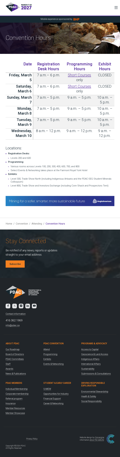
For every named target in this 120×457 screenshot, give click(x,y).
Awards (9, 369)
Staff (8, 364)
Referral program (14, 398)
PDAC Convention (53, 343)
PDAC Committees (15, 359)
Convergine (99, 437)
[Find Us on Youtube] (34, 306)
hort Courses (80, 86)
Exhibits (47, 359)
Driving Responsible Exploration (93, 384)
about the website (97, 440)
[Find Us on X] (14, 306)
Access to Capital (89, 349)
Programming (50, 354)
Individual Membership (17, 389)
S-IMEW (47, 389)
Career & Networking (53, 403)
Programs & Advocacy (94, 343)
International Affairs (91, 364)
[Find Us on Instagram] (21, 306)
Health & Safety (88, 396)
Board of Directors (15, 354)
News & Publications (16, 373)
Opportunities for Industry (56, 394)
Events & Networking (53, 364)
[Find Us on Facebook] (8, 306)
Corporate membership (17, 394)
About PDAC (12, 343)
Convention (22, 223)
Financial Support (52, 398)
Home (9, 223)
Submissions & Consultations (96, 373)
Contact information (16, 314)
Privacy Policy (32, 439)
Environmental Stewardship (94, 391)
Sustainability (87, 369)
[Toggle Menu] (115, 7)
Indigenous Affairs (90, 359)
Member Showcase (15, 413)
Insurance (10, 403)
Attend (46, 349)
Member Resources (15, 408)
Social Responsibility (91, 401)
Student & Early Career (57, 383)
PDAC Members (14, 383)
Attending (37, 223)
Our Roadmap (13, 349)
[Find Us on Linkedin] (27, 306)
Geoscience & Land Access (94, 354)
